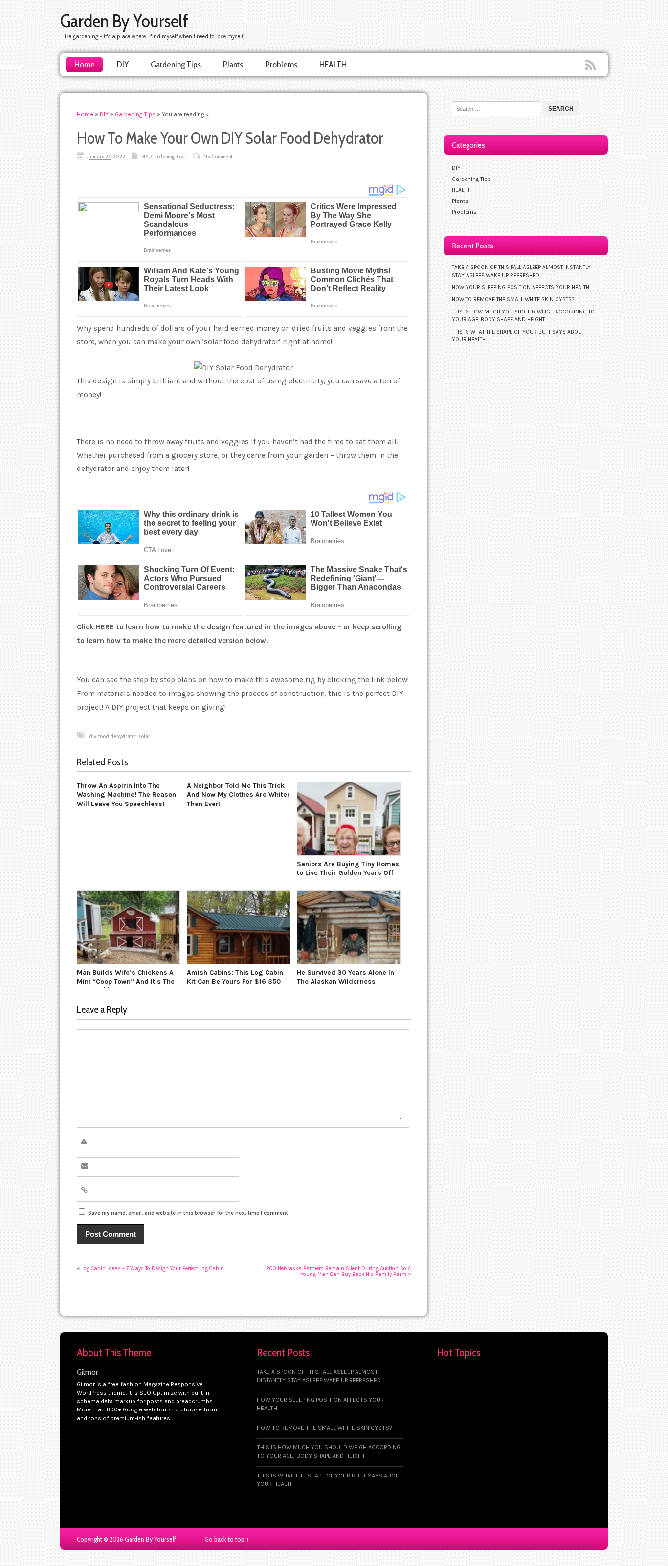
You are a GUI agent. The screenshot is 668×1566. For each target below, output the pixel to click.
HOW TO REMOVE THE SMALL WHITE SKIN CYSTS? (513, 299)
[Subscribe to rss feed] (591, 65)
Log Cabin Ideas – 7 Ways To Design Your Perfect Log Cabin (152, 1268)
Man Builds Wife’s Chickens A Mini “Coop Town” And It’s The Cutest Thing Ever (126, 981)
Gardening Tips (176, 64)
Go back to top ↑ (226, 1539)
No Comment (217, 156)
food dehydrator (117, 735)
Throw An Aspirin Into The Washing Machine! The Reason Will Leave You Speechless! (126, 795)
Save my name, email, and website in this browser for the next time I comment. (188, 1213)
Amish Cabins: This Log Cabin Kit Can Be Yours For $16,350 (235, 976)
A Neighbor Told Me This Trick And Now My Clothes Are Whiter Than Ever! (238, 795)
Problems (281, 64)
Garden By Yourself (124, 21)
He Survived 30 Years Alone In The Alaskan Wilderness (345, 976)
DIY (123, 64)
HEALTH (333, 64)
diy (92, 735)
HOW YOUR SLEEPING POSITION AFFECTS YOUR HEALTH (520, 287)
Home (84, 64)
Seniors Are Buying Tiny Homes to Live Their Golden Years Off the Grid (348, 873)
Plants (233, 64)
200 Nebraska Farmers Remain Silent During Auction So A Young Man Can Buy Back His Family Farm (338, 1271)
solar (144, 735)
